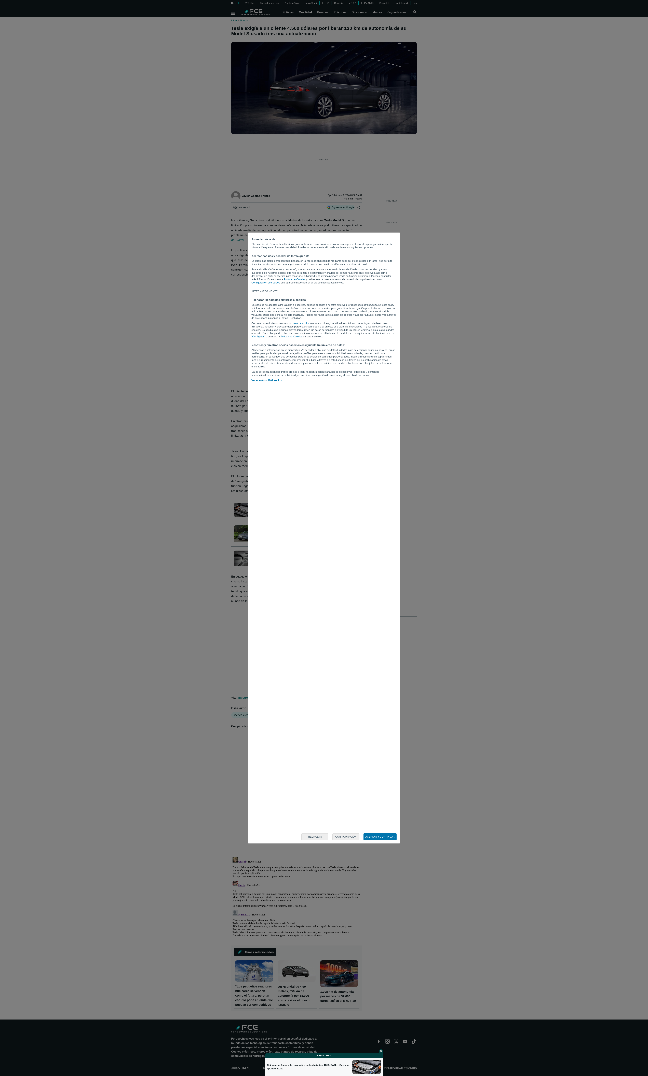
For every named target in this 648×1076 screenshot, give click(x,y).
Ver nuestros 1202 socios (266, 380)
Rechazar (315, 836)
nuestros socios (301, 323)
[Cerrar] (381, 1051)
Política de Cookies (295, 279)
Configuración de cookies (265, 282)
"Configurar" (258, 336)
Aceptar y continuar (380, 836)
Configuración (346, 836)
